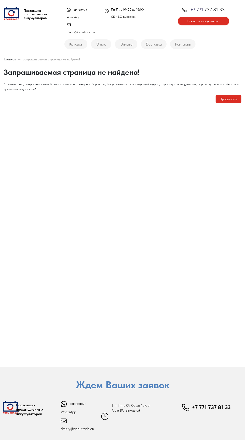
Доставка (154, 44)
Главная (10, 59)
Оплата (126, 44)
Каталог (76, 44)
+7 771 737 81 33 (211, 407)
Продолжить (228, 99)
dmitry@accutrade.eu (77, 428)
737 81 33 (207, 9)
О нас (101, 44)
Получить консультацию (203, 21)
